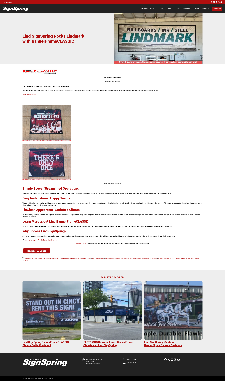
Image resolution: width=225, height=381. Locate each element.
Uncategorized (125, 258)
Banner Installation (175, 258)
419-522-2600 (7, 2)
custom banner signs (135, 258)
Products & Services (147, 9)
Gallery (162, 9)
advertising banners (163, 258)
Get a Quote (217, 9)
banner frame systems (44, 258)
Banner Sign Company (98, 258)
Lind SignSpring (84, 258)
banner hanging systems (72, 258)
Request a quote (81, 243)
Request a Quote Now (29, 94)
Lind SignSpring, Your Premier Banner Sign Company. (41, 240)
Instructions (186, 9)
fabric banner (145, 258)
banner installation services (112, 258)
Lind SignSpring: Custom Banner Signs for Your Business (163, 344)
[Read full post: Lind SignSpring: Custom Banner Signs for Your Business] (173, 310)
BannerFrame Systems (58, 258)
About (169, 9)
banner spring (153, 258)
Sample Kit (205, 9)
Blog (178, 9)
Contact (196, 9)
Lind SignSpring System (31, 258)
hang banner (191, 258)
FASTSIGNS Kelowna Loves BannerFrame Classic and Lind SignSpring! (108, 344)
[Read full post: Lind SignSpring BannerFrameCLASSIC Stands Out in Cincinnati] (51, 310)
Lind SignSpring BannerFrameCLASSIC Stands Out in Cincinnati (45, 344)
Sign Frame (184, 258)
